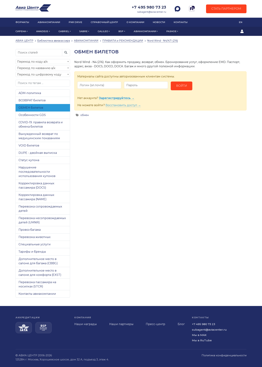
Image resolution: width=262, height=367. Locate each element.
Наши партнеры (121, 324)
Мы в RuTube (202, 340)
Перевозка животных (34, 237)
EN (240, 22)
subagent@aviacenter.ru (151, 12)
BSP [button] (120, 31)
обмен (84, 115)
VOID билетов (29, 145)
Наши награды (85, 324)
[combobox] (43, 61)
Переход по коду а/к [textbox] (32, 61)
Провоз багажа (30, 229)
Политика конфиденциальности (224, 355)
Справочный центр (104, 22)
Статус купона (29, 160)
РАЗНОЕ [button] (171, 31)
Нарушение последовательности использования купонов (37, 172)
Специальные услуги (35, 244)
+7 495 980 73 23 (149, 7)
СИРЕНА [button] (21, 31)
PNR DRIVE (75, 22)
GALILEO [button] (103, 31)
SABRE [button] (83, 31)
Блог (181, 324)
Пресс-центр (155, 324)
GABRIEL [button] (63, 31)
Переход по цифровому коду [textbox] (39, 74)
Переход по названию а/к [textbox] (36, 68)
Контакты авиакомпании (37, 293)
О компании (135, 22)
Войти (181, 85)
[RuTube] (192, 9)
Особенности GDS (32, 115)
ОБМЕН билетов (31, 107)
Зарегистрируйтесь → (116, 98)
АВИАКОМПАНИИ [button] (145, 31)
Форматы (22, 22)
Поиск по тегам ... (30, 83)
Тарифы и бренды (32, 251)
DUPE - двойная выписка (38, 153)
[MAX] (177, 9)
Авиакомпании (49, 22)
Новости (159, 22)
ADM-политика (30, 93)
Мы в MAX (199, 335)
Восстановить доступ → (123, 105)
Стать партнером (226, 8)
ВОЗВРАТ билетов (32, 100)
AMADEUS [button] (42, 31)
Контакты (180, 22)
